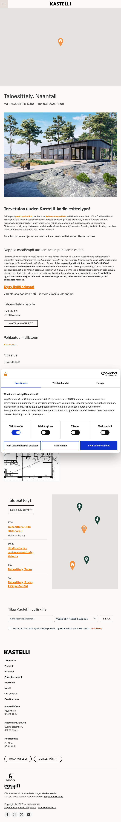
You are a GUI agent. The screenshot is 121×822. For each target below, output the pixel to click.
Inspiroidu (9, 682)
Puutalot (8, 666)
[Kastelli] (60, 4)
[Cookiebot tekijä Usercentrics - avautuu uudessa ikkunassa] (103, 374)
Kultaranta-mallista (56, 216)
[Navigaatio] (4, 4)
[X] (22, 814)
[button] (60, 42)
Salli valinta (60, 445)
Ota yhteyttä (10, 693)
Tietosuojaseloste (47, 807)
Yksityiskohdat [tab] (60, 383)
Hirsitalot (9, 671)
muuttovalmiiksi (23, 216)
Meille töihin (48, 759)
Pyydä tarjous (11, 699)
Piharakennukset (13, 677)
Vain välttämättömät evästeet (22, 445)
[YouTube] (29, 814)
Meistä (7, 688)
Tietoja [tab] (100, 383)
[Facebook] (7, 814)
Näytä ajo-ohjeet (21, 323)
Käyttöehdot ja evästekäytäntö (20, 807)
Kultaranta (10, 344)
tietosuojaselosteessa (61, 628)
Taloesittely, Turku (20, 569)
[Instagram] (14, 814)
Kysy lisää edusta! (19, 287)
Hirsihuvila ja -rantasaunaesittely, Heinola (20, 552)
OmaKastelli (18, 759)
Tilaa (106, 618)
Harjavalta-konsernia (45, 793)
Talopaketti (10, 660)
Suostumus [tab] (21, 383)
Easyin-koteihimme (53, 796)
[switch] (45, 432)
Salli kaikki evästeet (98, 445)
